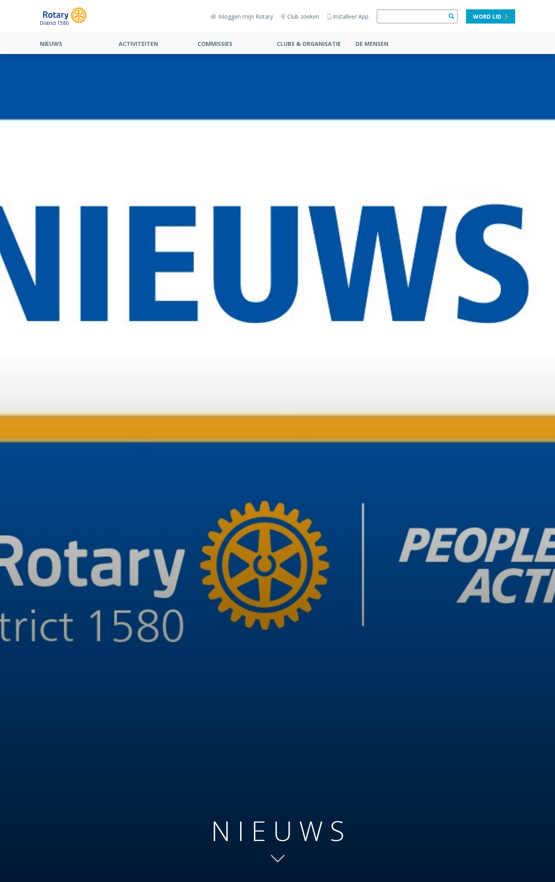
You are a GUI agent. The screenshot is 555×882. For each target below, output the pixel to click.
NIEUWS (51, 44)
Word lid (487, 16)
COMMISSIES (214, 44)
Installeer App (351, 16)
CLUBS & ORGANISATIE (309, 44)
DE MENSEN (372, 44)
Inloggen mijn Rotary (245, 16)
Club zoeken (303, 16)
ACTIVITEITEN (138, 44)
